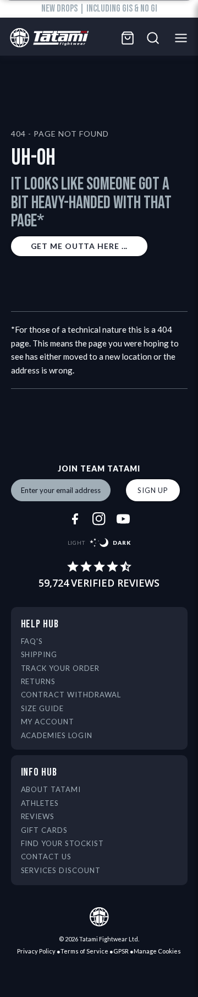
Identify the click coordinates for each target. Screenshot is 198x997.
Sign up (153, 490)
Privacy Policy (36, 951)
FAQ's (32, 641)
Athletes (40, 803)
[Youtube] (123, 518)
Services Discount (61, 870)
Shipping (39, 654)
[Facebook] (74, 518)
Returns (38, 681)
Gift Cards (44, 830)
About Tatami (51, 789)
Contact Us (46, 856)
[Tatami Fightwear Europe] (46, 38)
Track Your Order (60, 668)
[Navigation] (184, 38)
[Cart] (127, 38)
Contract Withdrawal (71, 694)
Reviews (38, 816)
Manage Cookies (157, 951)
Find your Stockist (63, 843)
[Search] (153, 38)
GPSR (121, 951)
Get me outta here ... (79, 246)
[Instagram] (99, 518)
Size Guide (42, 708)
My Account (48, 721)
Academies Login (57, 735)
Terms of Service (84, 951)
